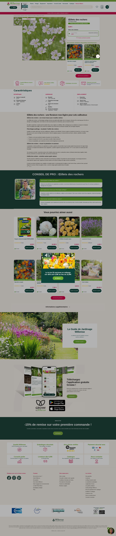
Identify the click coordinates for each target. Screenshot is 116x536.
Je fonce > (58, 278)
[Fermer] (72, 255)
